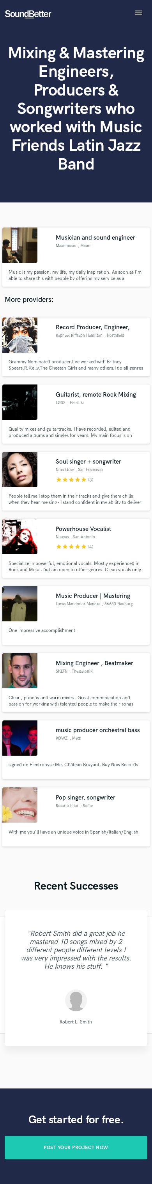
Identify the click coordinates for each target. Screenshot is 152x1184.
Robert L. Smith (76, 1022)
